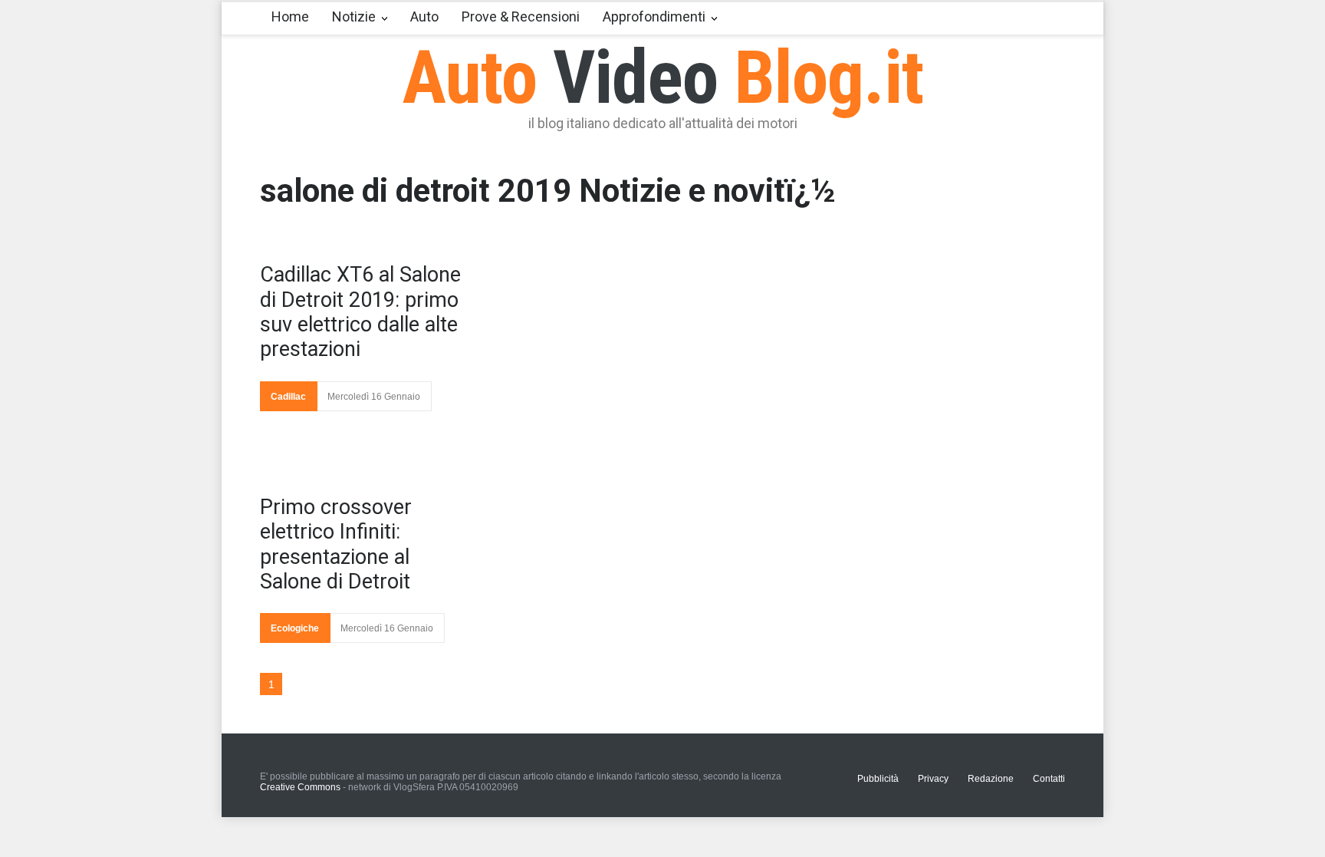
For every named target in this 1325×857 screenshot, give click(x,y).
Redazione (991, 778)
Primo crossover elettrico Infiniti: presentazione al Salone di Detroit (336, 544)
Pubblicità (878, 778)
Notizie (354, 16)
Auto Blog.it (663, 77)
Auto (424, 16)
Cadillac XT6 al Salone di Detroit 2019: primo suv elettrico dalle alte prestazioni (360, 311)
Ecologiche (295, 628)
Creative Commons (300, 787)
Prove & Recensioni (521, 16)
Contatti (1049, 778)
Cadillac (288, 396)
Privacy (933, 778)
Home (290, 16)
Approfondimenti (654, 16)
